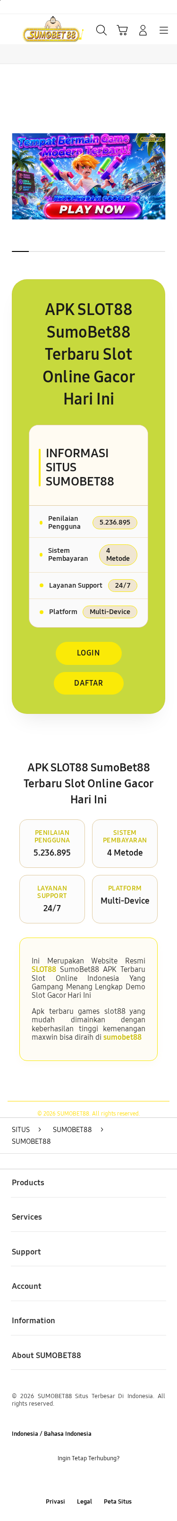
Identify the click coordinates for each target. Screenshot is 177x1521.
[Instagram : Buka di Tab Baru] (98, 1480)
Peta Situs (118, 1501)
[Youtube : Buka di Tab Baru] (118, 1480)
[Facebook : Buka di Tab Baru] (59, 1480)
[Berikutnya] (167, 176)
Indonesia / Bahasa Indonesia (52, 1433)
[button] (122, 30)
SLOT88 (44, 969)
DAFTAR (88, 683)
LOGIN (88, 652)
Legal (84, 1501)
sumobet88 (122, 1037)
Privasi (55, 1501)
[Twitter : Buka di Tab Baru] (78, 1480)
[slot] (29, 29)
